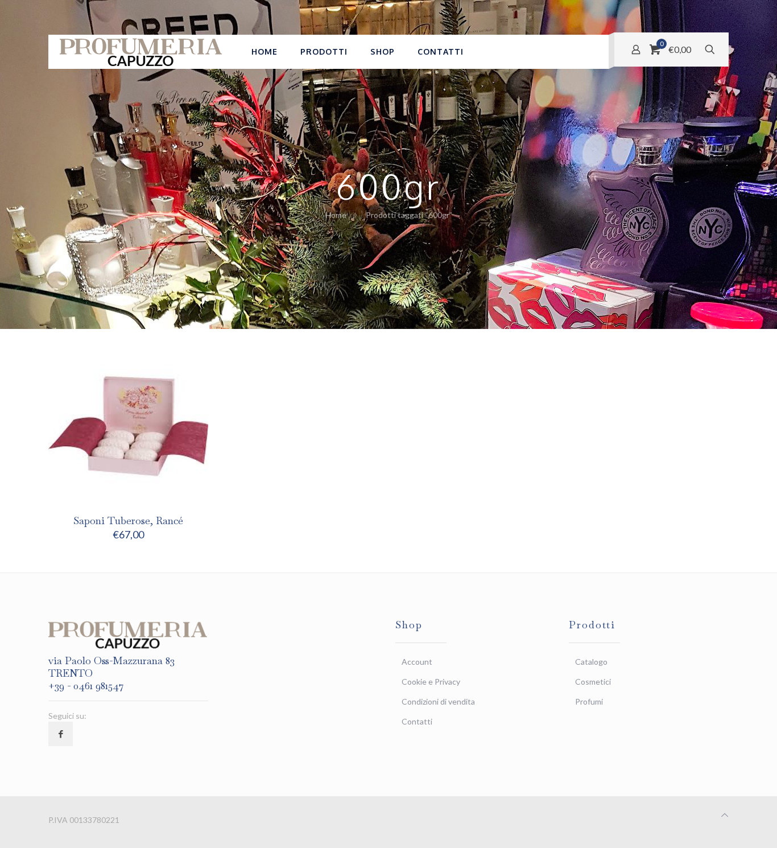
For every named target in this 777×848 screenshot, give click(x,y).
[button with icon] (60, 734)
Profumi (589, 701)
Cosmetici (593, 681)
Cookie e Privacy (431, 681)
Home (335, 215)
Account (417, 661)
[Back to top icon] (725, 815)
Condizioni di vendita (438, 701)
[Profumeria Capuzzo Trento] (141, 52)
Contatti (417, 721)
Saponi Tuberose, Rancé (128, 520)
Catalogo (591, 661)
